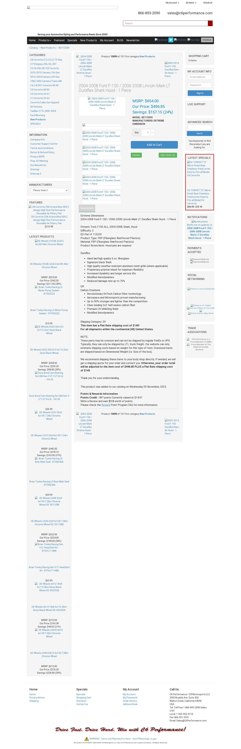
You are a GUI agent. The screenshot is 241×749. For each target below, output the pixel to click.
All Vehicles (36, 106)
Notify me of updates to (199, 231)
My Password (130, 697)
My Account (171, 2)
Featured (59, 40)
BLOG (120, 40)
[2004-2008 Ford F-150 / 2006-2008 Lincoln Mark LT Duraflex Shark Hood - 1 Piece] (101, 124)
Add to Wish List (168, 155)
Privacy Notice (37, 697)
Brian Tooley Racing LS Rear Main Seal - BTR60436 (49, 483)
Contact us (82, 704)
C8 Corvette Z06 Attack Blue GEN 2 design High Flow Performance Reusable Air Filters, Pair (49, 220)
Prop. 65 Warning (39, 161)
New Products (88, 40)
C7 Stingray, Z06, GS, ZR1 (43, 64)
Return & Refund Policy (42, 152)
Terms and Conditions (42, 148)
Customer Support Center (44, 144)
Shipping (34, 701)
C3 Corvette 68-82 (40, 89)
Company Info (37, 139)
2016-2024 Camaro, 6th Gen (45, 77)
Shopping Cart (83, 697)
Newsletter (133, 40)
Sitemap (34, 169)
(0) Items (190, 2)
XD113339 (64, 47)
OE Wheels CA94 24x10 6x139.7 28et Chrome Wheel (49, 655)
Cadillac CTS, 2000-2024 (43, 111)
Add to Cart (154, 144)
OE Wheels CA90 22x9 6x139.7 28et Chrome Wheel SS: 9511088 (49, 523)
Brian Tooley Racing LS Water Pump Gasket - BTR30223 (49, 312)
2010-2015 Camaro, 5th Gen (45, 72)
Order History (130, 701)
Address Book (130, 704)
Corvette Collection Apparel (44, 102)
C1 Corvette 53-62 (40, 98)
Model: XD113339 (142, 117)
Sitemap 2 (35, 173)
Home (32, 40)
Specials (72, 40)
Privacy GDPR (37, 156)
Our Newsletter (38, 165)
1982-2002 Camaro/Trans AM (46, 81)
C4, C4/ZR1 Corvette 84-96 (44, 85)
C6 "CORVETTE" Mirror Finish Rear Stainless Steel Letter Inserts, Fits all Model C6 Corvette (199, 197)
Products (44, 40)
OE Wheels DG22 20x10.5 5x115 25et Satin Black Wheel (49, 351)
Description (87, 208)
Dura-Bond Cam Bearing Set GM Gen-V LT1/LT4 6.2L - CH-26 (49, 397)
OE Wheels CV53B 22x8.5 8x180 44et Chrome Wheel (49, 266)
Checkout (207, 2)
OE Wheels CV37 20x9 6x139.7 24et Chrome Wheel (49, 437)
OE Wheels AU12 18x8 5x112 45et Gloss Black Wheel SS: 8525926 (49, 608)
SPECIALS (35, 123)
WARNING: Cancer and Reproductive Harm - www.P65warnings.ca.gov (123, 739)
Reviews (136, 155)
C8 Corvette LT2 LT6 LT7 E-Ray (46, 59)
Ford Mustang (37, 115)
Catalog (34, 47)
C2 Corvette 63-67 (40, 94)
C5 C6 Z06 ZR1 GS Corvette (44, 68)
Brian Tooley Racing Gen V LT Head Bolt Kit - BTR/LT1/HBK (49, 569)
